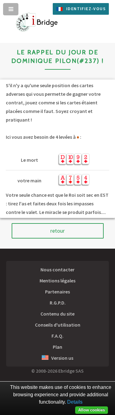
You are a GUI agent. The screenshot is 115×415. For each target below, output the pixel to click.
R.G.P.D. (58, 303)
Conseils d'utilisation (57, 325)
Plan (57, 347)
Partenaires (57, 292)
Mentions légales (57, 280)
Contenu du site (57, 314)
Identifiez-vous (86, 8)
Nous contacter (57, 269)
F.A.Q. (57, 336)
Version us (60, 358)
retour (57, 230)
